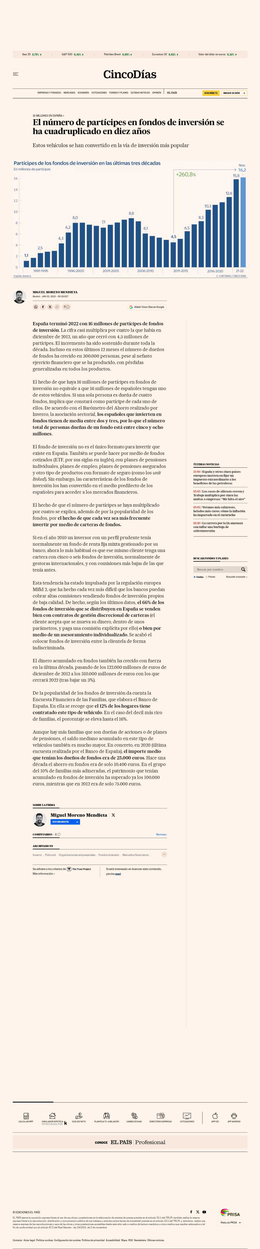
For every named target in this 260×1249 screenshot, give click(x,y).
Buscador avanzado (235, 577)
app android (234, 1121)
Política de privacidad (93, 1240)
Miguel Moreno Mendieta (55, 292)
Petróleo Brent (112, 54)
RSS (130, 1240)
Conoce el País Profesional (130, 1142)
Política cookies (44, 1240)
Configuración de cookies (67, 1240)
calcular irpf (26, 1121)
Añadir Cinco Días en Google (149, 307)
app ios (215, 1121)
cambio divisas (134, 1121)
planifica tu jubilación (106, 1121)
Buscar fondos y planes (210, 558)
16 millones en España (47, 115)
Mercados (69, 92)
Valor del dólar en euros (211, 54)
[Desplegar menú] (15, 74)
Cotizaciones (99, 92)
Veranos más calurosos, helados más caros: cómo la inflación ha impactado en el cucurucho (219, 511)
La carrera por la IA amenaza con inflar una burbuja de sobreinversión (218, 527)
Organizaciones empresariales (77, 855)
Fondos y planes (118, 92)
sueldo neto (79, 1121)
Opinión (156, 92)
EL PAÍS (170, 91)
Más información (43, 873)
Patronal (50, 855)
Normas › (161, 834)
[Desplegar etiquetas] (164, 854)
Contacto (17, 1240)
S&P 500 (67, 54)
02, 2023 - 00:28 (55, 296)
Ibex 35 (26, 54)
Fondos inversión (109, 855)
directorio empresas (161, 1121)
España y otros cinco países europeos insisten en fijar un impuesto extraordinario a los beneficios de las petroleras (217, 477)
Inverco (37, 855)
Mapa (124, 1240)
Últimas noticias (140, 92)
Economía (83, 92)
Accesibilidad (113, 1240)
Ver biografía (60, 821)
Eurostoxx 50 (159, 54)
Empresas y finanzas (49, 92)
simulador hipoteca (52, 1121)
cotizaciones (187, 1121)
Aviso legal (29, 1240)
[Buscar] (243, 569)
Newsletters (140, 1240)
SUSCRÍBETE (211, 93)
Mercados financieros (135, 855)
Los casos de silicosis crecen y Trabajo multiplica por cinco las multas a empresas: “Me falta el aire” (219, 495)
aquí (118, 873)
